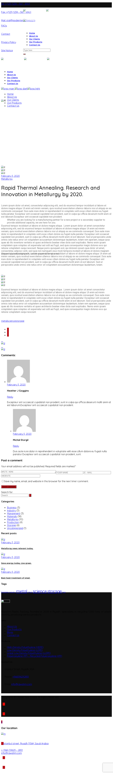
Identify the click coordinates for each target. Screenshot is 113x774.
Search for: (7, 492)
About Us (12, 626)
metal (4, 320)
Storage (11, 525)
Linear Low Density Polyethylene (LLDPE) (29, 653)
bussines (5, 592)
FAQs (4, 25)
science (11, 320)
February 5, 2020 (10, 175)
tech (64, 592)
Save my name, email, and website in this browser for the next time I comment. (46, 481)
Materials (12, 516)
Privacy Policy (8, 42)
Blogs (10, 632)
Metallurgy (7, 178)
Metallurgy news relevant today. (17, 548)
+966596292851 (21, 676)
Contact (5, 33)
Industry (11, 510)
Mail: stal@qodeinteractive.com (18, 20)
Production (13, 522)
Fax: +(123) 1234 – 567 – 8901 (16, 12)
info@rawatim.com (21, 684)
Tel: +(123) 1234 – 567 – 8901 (15, 3)
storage (20, 320)
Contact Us (13, 635)
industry (12, 592)
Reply (10, 396)
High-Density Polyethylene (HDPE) (25, 647)
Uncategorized (15, 528)
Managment (13, 513)
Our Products (14, 629)
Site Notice (7, 50)
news (30, 592)
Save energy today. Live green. (16, 563)
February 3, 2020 (10, 542)
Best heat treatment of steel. (15, 578)
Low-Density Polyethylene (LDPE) (25, 650)
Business (11, 507)
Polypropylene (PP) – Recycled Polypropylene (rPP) (34, 656)
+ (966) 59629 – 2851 (12, 750)
